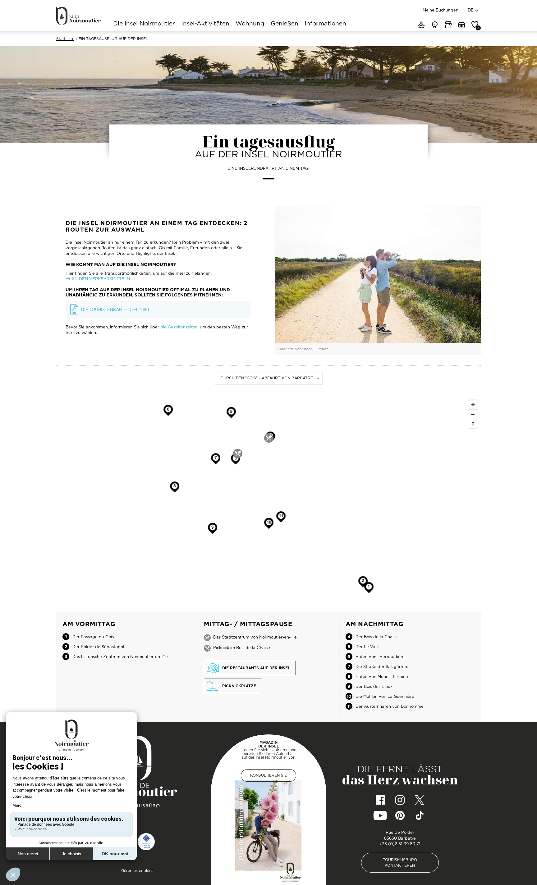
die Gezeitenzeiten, (179, 327)
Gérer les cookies (137, 870)
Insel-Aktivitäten (205, 23)
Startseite (65, 39)
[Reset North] (473, 423)
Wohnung (250, 23)
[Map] (268, 504)
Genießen (284, 23)
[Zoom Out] (473, 414)
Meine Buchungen (440, 10)
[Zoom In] (473, 404)
